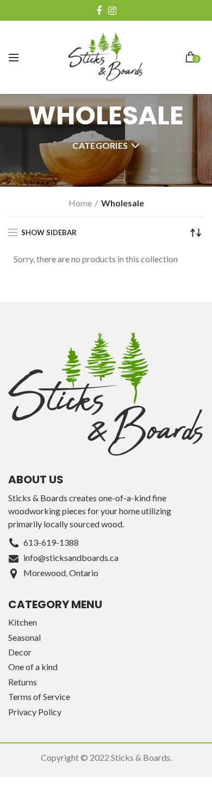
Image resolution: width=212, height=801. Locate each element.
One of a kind (33, 666)
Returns (22, 682)
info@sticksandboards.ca (71, 557)
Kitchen (22, 622)
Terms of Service (39, 696)
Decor (20, 652)
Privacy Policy (34, 712)
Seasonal (24, 637)
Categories (100, 145)
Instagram (112, 11)
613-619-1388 (51, 542)
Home (80, 203)
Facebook (99, 11)
